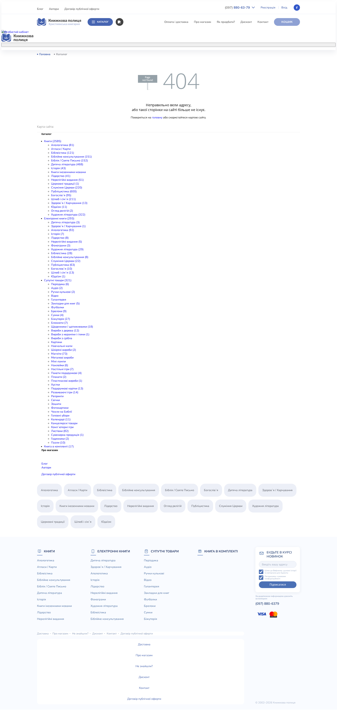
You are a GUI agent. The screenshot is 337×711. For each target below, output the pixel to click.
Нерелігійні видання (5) (66, 242)
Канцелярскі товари (64, 423)
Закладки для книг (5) (65, 303)
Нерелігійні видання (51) (67, 180)
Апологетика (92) (62, 230)
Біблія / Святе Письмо (137, 80)
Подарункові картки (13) (67, 388)
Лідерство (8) (60, 238)
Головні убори (60, 416)
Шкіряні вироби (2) (63, 350)
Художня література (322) (68, 215)
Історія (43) (58, 168)
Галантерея (58, 300)
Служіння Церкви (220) (66, 188)
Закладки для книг (156, 593)
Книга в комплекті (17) (59, 446)
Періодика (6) (60, 284)
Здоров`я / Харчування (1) (68, 226)
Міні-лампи (58, 361)
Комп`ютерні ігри (62, 427)
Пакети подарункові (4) (66, 373)
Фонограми (98, 599)
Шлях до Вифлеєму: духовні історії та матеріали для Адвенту (280, 572)
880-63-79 (238, 7)
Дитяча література (135, 87)
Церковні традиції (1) (65, 184)
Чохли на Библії (61, 412)
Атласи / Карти (133, 61)
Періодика (151, 560)
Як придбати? (226, 22)
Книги (49, 551)
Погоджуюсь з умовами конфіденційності (275, 577)
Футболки (57, 307)
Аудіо (147, 567)
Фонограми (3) (60, 245)
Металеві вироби (62, 358)
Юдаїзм (106, 522)
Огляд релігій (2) (62, 211)
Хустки (55, 385)
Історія (127, 93)
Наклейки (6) (59, 365)
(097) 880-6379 (267, 603)
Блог (40, 9)
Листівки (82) (60, 431)
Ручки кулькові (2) (63, 292)
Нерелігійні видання (136, 113)
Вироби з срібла (61, 338)
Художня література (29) (67, 249)
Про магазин (202, 22)
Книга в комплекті (221, 551)
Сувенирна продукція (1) (67, 435)
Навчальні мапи (61, 346)
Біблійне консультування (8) (69, 257)
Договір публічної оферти (81, 9)
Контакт (262, 22)
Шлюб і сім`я (131, 145)
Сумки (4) (57, 315)
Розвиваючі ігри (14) (64, 392)
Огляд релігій (172, 506)
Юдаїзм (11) (59, 207)
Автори (54, 9)
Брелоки (150, 606)
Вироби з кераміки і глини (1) (70, 334)
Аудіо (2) (57, 288)
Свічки (55, 400)
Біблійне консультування (139, 74)
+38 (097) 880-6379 (255, 54)
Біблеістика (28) (61, 253)
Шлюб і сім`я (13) (62, 273)
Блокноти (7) (59, 323)
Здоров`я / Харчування (138, 152)
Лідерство (130, 106)
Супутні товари (165, 551)
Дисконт (246, 22)
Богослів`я (130, 139)
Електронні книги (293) (59, 218)
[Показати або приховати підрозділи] (172, 44)
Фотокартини (59, 408)
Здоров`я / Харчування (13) (69, 203)
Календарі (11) (61, 419)
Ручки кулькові (154, 573)
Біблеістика (130, 67)
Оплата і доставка (176, 22)
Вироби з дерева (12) (65, 330)
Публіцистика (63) (63, 265)
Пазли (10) (58, 443)
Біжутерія (150, 619)
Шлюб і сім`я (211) (63, 199)
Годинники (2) (60, 439)
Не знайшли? (80, 633)
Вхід (284, 7)
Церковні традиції (135, 119)
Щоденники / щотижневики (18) (72, 327)
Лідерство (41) (60, 176)
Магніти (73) (59, 354)
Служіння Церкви (135, 126)
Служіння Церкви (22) (65, 261)
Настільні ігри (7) (62, 369)
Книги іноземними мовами (140, 100)
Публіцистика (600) (64, 191)
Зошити (56, 404)
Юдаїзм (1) (58, 276)
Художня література (265, 506)
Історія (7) (57, 234)
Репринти (57, 396)
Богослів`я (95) (61, 195)
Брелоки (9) (59, 311)
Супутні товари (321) (57, 280)
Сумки (148, 612)
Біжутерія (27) (60, 319)
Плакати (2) (58, 377)
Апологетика (131, 54)
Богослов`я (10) (61, 269)
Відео (54, 296)
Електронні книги (113, 551)
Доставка (43, 633)
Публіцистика (132, 132)
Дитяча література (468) (67, 164)
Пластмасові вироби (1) (66, 381)
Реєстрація (268, 7)
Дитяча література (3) (65, 222)
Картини (56, 342)
